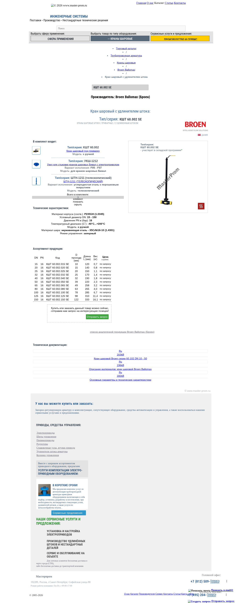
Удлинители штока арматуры (51, 451)
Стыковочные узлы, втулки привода (55, 447)
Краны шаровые (126, 62)
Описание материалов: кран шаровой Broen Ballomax (120, 369)
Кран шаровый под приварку (83, 150)
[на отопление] (201, 206)
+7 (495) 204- (197, 595)
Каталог (134, 594)
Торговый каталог (126, 48)
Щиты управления (46, 436)
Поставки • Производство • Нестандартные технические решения (69, 20)
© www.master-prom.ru (197, 390)
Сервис (159, 594)
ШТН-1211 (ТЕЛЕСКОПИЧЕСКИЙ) (83, 181)
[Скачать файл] (120, 356)
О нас (150, 2)
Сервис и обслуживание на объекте (66, 555)
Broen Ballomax (126, 69)
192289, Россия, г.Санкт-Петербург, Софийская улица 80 (61, 582)
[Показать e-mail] (199, 590)
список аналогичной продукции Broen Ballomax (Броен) (122, 331)
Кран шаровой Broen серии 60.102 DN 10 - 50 (120, 358)
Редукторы (42, 444)
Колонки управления (47, 455)
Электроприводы (45, 433)
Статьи (169, 2)
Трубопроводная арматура (126, 55)
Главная (141, 2)
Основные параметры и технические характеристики (120, 379)
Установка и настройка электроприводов (63, 533)
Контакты (180, 2)
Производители (147, 594)
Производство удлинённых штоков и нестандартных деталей (66, 544)
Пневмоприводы (45, 440)
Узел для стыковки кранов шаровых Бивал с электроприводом (83, 164)
